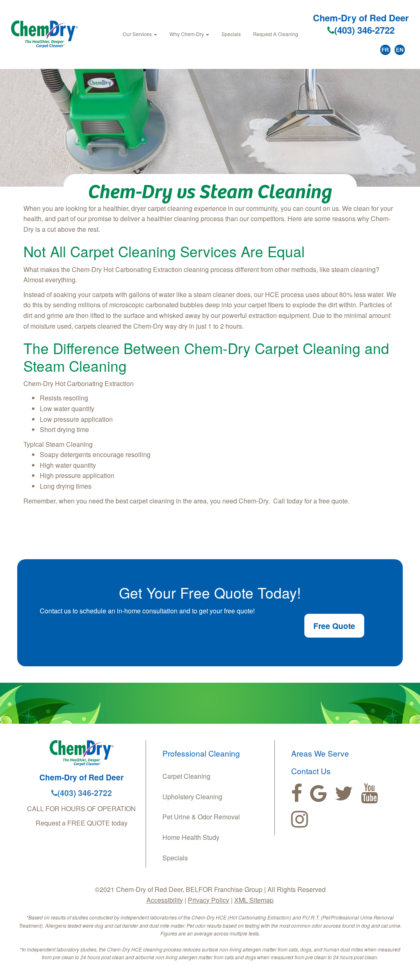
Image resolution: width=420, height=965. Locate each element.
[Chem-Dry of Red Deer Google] (318, 793)
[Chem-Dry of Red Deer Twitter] (344, 793)
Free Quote (334, 625)
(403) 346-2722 (364, 30)
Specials (231, 33)
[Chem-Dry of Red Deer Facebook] (296, 793)
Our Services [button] (138, 33)
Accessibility (164, 900)
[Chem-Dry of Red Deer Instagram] (299, 819)
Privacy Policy (208, 900)
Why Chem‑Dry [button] (187, 33)
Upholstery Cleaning (192, 796)
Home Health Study (190, 837)
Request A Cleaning (275, 33)
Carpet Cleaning (186, 776)
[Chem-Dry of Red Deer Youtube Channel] (369, 793)
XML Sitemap (254, 900)
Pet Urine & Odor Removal (201, 816)
